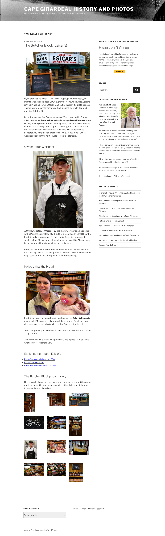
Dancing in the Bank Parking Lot (126, 235)
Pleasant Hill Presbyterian (123, 226)
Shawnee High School (115, 221)
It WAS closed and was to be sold (40, 365)
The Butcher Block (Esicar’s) (45, 45)
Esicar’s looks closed (34, 362)
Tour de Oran (111, 245)
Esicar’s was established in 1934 (39, 359)
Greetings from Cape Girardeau (125, 216)
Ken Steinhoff (104, 200)
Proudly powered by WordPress (43, 530)
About (25, 530)
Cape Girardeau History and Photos (79, 9)
